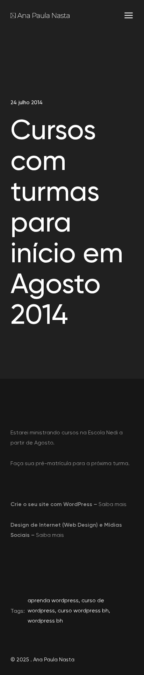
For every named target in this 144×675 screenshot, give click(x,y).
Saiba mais (113, 504)
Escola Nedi (103, 432)
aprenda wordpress (53, 600)
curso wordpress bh (83, 610)
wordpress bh (45, 620)
